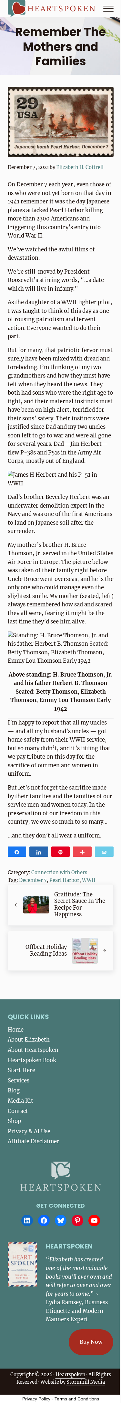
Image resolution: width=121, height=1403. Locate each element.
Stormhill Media (85, 1382)
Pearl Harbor (64, 880)
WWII (89, 880)
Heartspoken (70, 1375)
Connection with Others (59, 872)
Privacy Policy (36, 1398)
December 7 (33, 880)
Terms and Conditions (77, 1398)
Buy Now (91, 1342)
